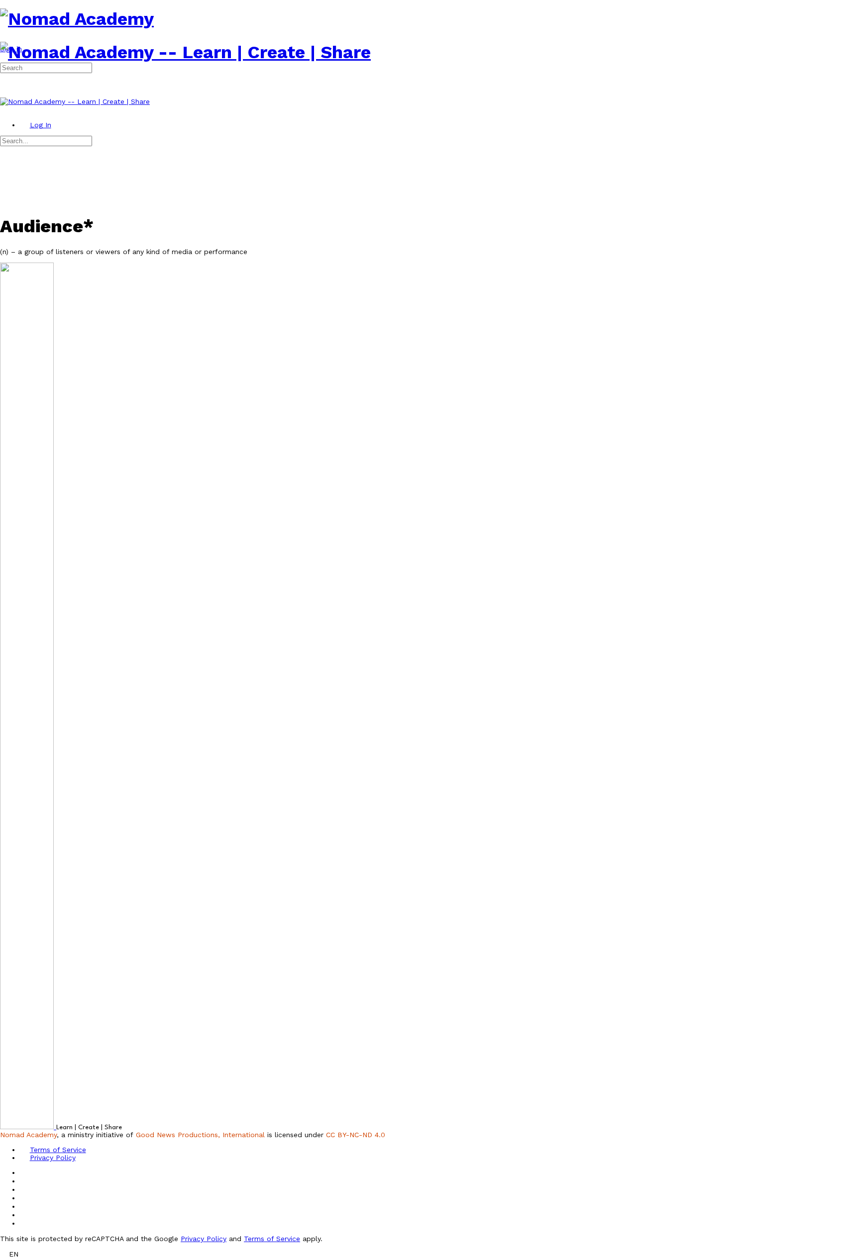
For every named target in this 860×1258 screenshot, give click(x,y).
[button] (430, 1254)
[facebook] (25, 1181)
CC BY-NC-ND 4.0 (355, 1135)
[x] (25, 1223)
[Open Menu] (5, 38)
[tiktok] (25, 1206)
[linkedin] (25, 1198)
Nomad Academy (28, 1135)
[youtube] (25, 1215)
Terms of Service (272, 1239)
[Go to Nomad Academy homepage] (77, 18)
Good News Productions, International (200, 1135)
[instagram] (25, 1189)
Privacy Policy (203, 1239)
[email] (25, 1172)
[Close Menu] (5, 109)
